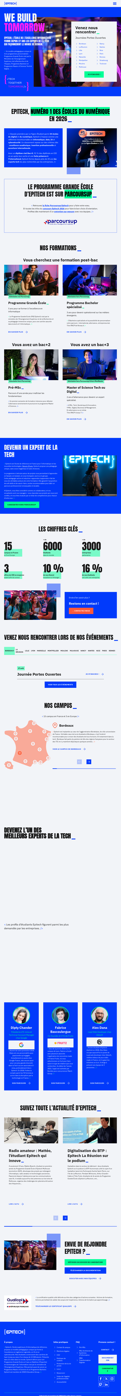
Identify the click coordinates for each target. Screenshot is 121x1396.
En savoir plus (15, 332)
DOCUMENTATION (108, 1359)
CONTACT (105, 1350)
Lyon (80, 54)
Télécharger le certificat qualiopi (53, 1306)
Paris (101, 54)
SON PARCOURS (19, 1083)
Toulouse (103, 64)
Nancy (102, 44)
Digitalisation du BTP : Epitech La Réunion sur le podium (88, 1155)
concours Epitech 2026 (53, 208)
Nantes (102, 47)
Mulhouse (82, 67)
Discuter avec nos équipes (83, 1278)
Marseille (82, 57)
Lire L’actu (14, 1204)
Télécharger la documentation (85, 1270)
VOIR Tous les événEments (60, 685)
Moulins (82, 64)
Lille (80, 50)
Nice (101, 50)
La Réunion (83, 47)
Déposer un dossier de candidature (85, 1262)
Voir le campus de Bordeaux (67, 749)
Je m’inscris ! (94, 74)
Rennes (102, 57)
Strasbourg (104, 60)
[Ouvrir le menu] (115, 3)
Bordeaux (82, 44)
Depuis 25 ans (27, 466)
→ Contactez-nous (81, 611)
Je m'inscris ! (92, 674)
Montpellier (83, 60)
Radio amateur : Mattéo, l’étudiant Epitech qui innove (30, 1155)
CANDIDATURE (107, 1369)
